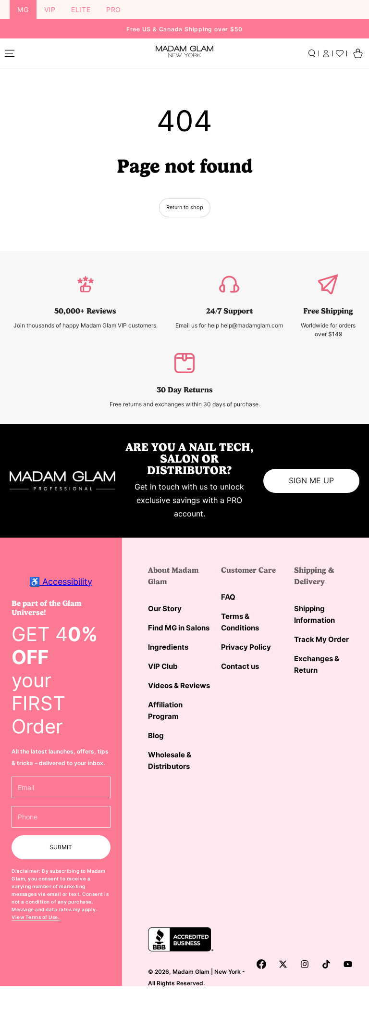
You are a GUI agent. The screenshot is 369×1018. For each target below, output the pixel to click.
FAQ (228, 597)
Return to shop (184, 207)
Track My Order (321, 639)
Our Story (165, 608)
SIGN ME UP (311, 480)
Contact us (240, 666)
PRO (113, 9)
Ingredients (168, 647)
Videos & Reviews (179, 685)
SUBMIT (60, 847)
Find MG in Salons (178, 627)
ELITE (81, 9)
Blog (156, 735)
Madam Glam (190, 971)
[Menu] (9, 53)
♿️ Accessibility (60, 582)
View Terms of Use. (36, 917)
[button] (312, 53)
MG (23, 9)
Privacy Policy (246, 647)
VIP (50, 9)
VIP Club (163, 666)
